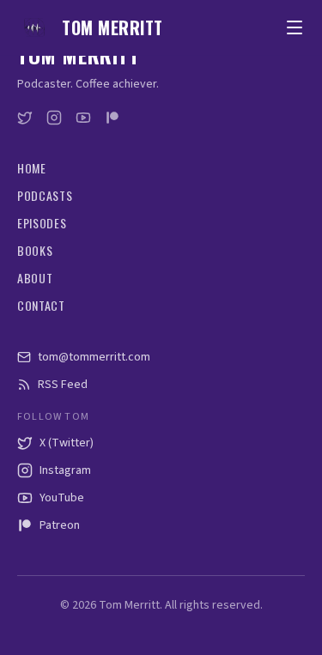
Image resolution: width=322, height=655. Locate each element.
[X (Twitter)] (25, 117)
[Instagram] (54, 117)
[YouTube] (83, 117)
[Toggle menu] (294, 27)
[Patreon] (112, 117)
